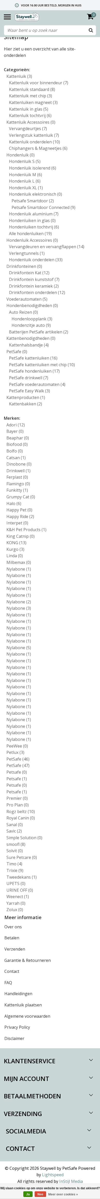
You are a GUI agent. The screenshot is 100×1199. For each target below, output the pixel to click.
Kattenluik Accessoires (30, 122)
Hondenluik (20, 155)
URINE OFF (19, 890)
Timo (14, 864)
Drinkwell (18, 471)
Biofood (17, 444)
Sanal (14, 824)
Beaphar (17, 438)
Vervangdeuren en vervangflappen (46, 246)
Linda (14, 556)
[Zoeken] (90, 30)
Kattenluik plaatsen (23, 1005)
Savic (14, 831)
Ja (28, 1194)
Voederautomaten (26, 299)
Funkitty (17, 490)
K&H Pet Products (26, 529)
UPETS (15, 883)
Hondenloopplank (32, 319)
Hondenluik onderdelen (36, 259)
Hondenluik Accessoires (32, 240)
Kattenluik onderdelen (34, 142)
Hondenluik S (25, 161)
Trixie (14, 870)
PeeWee (17, 746)
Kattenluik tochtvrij (30, 115)
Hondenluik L (25, 181)
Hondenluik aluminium (33, 214)
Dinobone (19, 464)
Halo (13, 503)
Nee (40, 1194)
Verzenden (14, 949)
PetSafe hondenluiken (34, 371)
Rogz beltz (20, 811)
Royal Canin (20, 818)
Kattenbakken (25, 404)
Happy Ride (20, 516)
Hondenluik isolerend (32, 168)
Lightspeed (53, 1174)
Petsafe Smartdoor (33, 201)
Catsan (16, 457)
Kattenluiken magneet (33, 102)
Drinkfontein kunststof (34, 279)
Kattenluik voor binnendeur (38, 83)
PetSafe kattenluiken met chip (42, 364)
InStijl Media (71, 1181)
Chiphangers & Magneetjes (38, 148)
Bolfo (14, 451)
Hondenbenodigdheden (32, 305)
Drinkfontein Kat (29, 273)
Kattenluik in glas (28, 109)
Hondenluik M (25, 174)
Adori (15, 425)
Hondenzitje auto (31, 325)
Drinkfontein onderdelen (37, 292)
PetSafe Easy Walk (29, 391)
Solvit (14, 851)
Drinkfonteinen (24, 266)
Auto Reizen (23, 312)
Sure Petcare (21, 857)
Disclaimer (14, 1038)
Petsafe (16, 772)
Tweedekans (21, 877)
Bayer (15, 431)
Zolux (14, 909)
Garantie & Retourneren (27, 960)
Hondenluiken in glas (32, 220)
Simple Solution (24, 837)
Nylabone (18, 569)
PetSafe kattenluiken (33, 358)
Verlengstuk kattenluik (34, 135)
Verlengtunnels (27, 253)
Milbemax (18, 562)
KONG (16, 542)
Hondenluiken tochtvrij (34, 227)
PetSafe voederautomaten (37, 384)
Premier (17, 798)
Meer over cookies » (63, 1194)
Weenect (17, 896)
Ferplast (17, 477)
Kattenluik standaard (32, 89)
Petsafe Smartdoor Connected (43, 207)
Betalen (11, 938)
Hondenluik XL (26, 188)
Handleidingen (18, 993)
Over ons (13, 927)
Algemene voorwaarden (27, 1016)
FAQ (8, 982)
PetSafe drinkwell (28, 378)
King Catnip (20, 536)
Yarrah (15, 903)
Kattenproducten (25, 397)
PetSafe (16, 351)
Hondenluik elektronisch (35, 194)
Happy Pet (19, 510)
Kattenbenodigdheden (30, 338)
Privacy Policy (17, 1027)
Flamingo (18, 484)
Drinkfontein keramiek (34, 286)
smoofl (15, 844)
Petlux (15, 752)
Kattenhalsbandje (29, 345)
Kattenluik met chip (30, 96)
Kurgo (15, 549)
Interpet (17, 523)
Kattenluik (19, 76)
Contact (11, 971)
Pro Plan (17, 805)
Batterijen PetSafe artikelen (38, 332)
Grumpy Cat (20, 497)
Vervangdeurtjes (28, 128)
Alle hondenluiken (30, 233)
